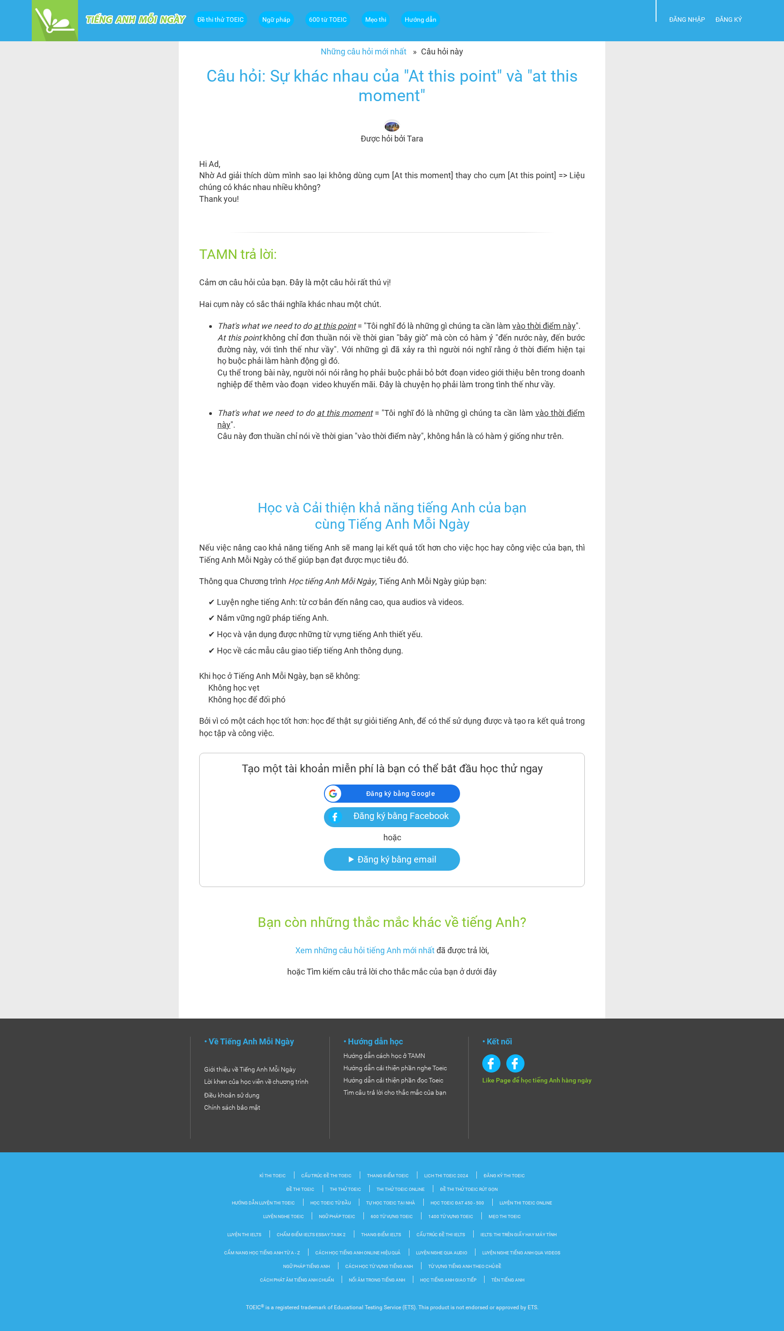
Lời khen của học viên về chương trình (256, 1081)
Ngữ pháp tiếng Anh (306, 1266)
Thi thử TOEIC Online (401, 1189)
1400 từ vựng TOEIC (450, 1216)
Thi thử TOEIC (345, 1189)
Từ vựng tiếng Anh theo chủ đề (464, 1266)
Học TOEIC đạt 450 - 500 (457, 1202)
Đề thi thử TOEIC (220, 19)
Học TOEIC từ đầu (330, 1202)
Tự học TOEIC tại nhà (390, 1202)
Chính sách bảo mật (232, 1107)
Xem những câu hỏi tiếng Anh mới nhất (365, 950)
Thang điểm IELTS (381, 1234)
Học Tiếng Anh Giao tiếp (448, 1279)
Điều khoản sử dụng (232, 1095)
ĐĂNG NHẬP (687, 19)
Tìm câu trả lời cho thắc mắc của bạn (394, 1092)
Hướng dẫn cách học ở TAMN (384, 1055)
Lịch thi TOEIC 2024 (446, 1175)
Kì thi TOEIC (273, 1175)
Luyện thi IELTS (244, 1234)
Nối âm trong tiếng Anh (377, 1279)
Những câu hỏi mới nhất (364, 51)
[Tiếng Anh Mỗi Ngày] (55, 20)
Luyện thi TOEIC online (526, 1202)
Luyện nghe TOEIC (284, 1216)
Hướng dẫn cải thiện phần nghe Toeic (395, 1068)
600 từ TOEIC (328, 19)
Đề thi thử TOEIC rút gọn (469, 1189)
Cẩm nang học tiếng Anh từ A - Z (262, 1252)
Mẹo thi (375, 19)
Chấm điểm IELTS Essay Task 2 (311, 1234)
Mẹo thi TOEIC (505, 1216)
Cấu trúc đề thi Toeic (326, 1175)
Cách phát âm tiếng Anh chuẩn (297, 1279)
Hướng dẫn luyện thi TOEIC (263, 1202)
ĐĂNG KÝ (728, 19)
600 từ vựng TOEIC (392, 1216)
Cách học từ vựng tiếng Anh (379, 1266)
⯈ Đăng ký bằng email (392, 859)
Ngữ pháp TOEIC (337, 1216)
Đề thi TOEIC (300, 1189)
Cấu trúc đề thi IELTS (440, 1234)
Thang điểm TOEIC (388, 1175)
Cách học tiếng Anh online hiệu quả (358, 1252)
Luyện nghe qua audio (442, 1252)
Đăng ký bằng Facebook (401, 815)
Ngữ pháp (276, 19)
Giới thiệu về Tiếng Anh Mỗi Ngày (250, 1069)
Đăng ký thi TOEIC (504, 1175)
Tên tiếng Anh (507, 1279)
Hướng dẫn (420, 19)
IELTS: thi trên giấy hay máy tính (518, 1234)
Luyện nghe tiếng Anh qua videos (521, 1252)
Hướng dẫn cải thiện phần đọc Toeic (393, 1080)
